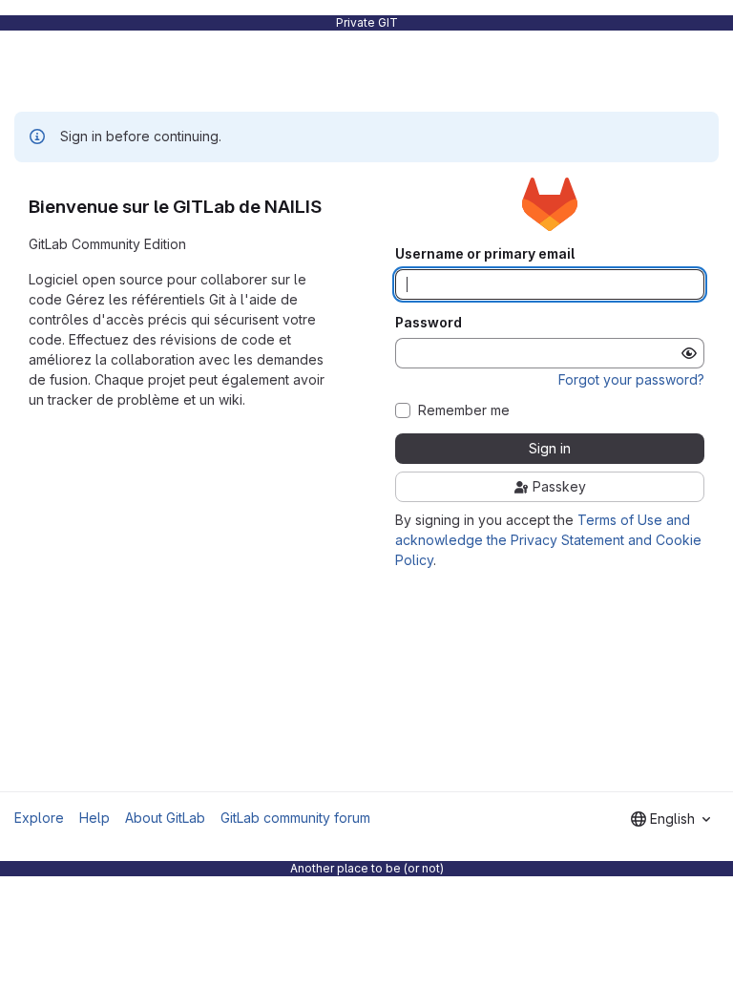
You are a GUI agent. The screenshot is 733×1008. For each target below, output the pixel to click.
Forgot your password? (631, 379)
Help (94, 817)
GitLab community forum (295, 817)
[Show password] (689, 353)
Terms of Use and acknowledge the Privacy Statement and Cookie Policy (548, 540)
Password (428, 322)
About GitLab (165, 817)
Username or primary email (485, 254)
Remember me (464, 410)
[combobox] (670, 819)
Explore (39, 817)
